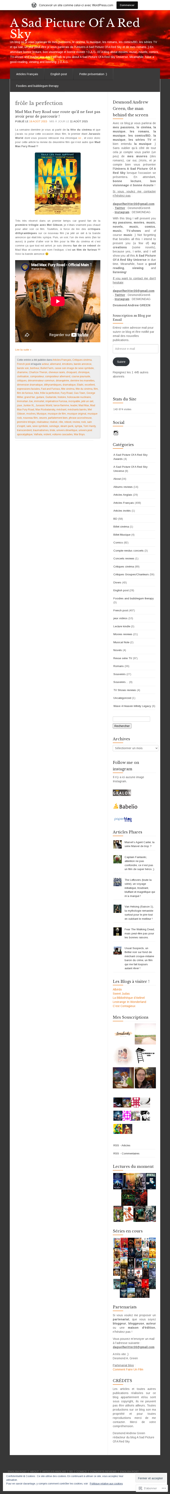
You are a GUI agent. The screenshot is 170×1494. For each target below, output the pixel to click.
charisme (22, 372)
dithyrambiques (52, 384)
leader (73, 405)
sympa (78, 426)
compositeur (37, 376)
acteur (45, 364)
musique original (76, 413)
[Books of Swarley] (123, 1077)
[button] (134, 1197)
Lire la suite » (23, 349)
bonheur (34, 368)
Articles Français (27, 74)
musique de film (57, 413)
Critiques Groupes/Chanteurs (131, 574)
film (96, 388)
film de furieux (25, 393)
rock (83, 422)
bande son (23, 368)
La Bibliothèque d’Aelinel (129, 997)
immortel (39, 401)
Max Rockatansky (45, 409)
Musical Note (121, 642)
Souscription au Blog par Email (132, 318)
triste (52, 430)
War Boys (79, 434)
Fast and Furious (50, 388)
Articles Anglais (122, 494)
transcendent (24, 430)
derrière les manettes (82, 380)
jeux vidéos (120, 618)
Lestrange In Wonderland (129, 1002)
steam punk (66, 426)
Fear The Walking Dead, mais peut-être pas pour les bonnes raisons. (140, 933)
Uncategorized (122, 698)
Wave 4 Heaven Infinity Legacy (132, 706)
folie (36, 393)
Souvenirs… (120, 682)
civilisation (23, 376)
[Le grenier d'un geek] (145, 1055)
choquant (71, 372)
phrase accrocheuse (80, 417)
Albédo (117, 989)
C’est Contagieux (124, 1006)
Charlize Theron (38, 372)
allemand (55, 364)
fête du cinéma (84, 388)
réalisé (53, 422)
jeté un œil (87, 401)
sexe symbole (40, 426)
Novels (117, 650)
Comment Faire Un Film (128, 1369)
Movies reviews (122, 634)
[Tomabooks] (123, 1033)
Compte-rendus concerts (128, 550)
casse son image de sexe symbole (74, 368)
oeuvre (43, 417)
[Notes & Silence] (145, 1033)
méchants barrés (77, 409)
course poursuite (81, 376)
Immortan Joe (25, 401)
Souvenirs (119, 674)
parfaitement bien (58, 417)
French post (23, 364)
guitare (40, 397)
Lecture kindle (121, 626)
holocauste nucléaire (79, 397)
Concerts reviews (123, 558)
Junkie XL (28, 405)
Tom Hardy (89, 426)
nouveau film (30, 417)
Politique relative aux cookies (106, 1483)
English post (59, 74)
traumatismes (41, 430)
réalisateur (43, 422)
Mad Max (84, 405)
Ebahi (80, 384)
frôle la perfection (50, 393)
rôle (61, 422)
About (117, 478)
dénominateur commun (41, 380)
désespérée (62, 380)
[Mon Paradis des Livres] (123, 1055)
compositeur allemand (57, 376)
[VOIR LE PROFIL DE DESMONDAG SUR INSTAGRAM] (115, 432)
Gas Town (79, 393)
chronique (83, 372)
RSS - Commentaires (126, 1153)
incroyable (74, 401)
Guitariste (50, 397)
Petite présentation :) (93, 74)
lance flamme (61, 405)
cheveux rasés (57, 372)
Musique (41, 413)
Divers (117, 582)
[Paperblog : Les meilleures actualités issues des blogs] (123, 819)
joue (19, 405)
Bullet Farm (46, 368)
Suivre (121, 361)
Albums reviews (123, 486)
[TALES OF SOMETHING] (145, 1077)
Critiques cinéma (82, 359)
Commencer (127, 5)
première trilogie (26, 422)
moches (30, 413)
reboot (67, 422)
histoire (62, 397)
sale (28, 426)
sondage (54, 426)
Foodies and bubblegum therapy (37, 86)
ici (80, 137)
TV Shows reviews (124, 690)
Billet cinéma (121, 526)
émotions (67, 364)
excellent (90, 384)
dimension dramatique (30, 384)
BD (115, 518)
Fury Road (67, 393)
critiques (22, 380)
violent (47, 434)
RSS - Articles (121, 1145)
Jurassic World (44, 405)
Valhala (38, 434)
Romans (118, 666)
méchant (61, 409)
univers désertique (66, 430)
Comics (118, 542)
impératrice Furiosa (56, 401)
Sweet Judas (121, 993)
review (76, 422)
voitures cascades (62, 434)
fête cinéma (67, 388)
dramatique (69, 384)
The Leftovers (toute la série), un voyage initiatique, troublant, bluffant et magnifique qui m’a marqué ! (140, 888)
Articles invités (122, 510)
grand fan (29, 397)
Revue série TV (122, 658)
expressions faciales (28, 388)
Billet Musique (121, 534)
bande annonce (82, 364)
